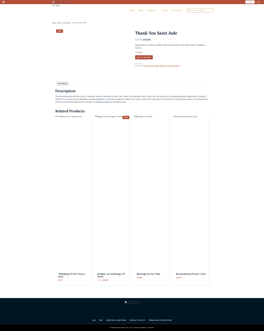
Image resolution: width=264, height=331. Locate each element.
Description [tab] (62, 84)
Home (132, 10)
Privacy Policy (137, 320)
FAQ (94, 320)
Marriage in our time (148, 274)
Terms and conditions (160, 320)
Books (152, 66)
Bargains (146, 66)
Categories (151, 10)
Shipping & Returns (116, 320)
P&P (101, 320)
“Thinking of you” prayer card (71, 275)
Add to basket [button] (143, 284)
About (140, 10)
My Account (177, 10)
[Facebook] (3, 2)
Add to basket (144, 57)
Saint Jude (163, 66)
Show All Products (173, 66)
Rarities (156, 66)
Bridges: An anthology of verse (111, 275)
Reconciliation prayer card (191, 274)
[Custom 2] (7, 2)
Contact (165, 10)
